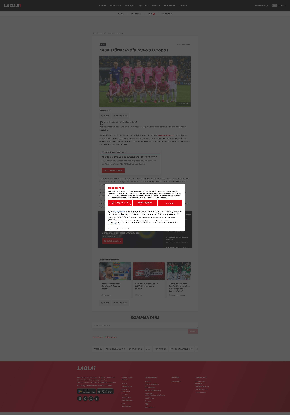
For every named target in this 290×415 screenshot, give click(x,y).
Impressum (111, 229)
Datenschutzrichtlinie (124, 229)
